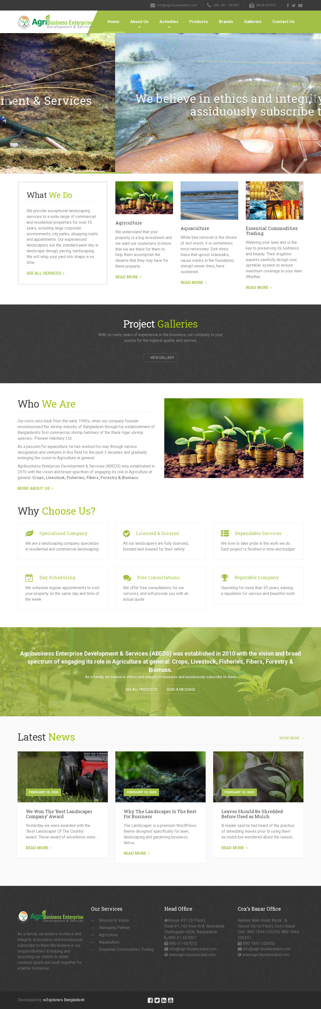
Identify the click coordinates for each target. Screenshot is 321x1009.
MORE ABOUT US (34, 488)
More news (290, 738)
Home (113, 21)
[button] (11, 103)
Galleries (252, 21)
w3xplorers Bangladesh (64, 999)
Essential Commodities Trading (272, 230)
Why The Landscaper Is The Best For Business (160, 813)
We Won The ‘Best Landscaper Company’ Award (59, 813)
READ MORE (126, 277)
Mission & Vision (114, 920)
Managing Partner (114, 927)
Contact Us (283, 21)
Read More (37, 847)
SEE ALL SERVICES (44, 273)
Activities (168, 21)
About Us (139, 21)
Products (198, 21)
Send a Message (181, 689)
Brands (226, 21)
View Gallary (161, 358)
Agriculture (128, 223)
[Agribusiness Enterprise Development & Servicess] (55, 17)
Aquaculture (195, 228)
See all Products (141, 689)
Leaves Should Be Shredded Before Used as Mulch (252, 813)
